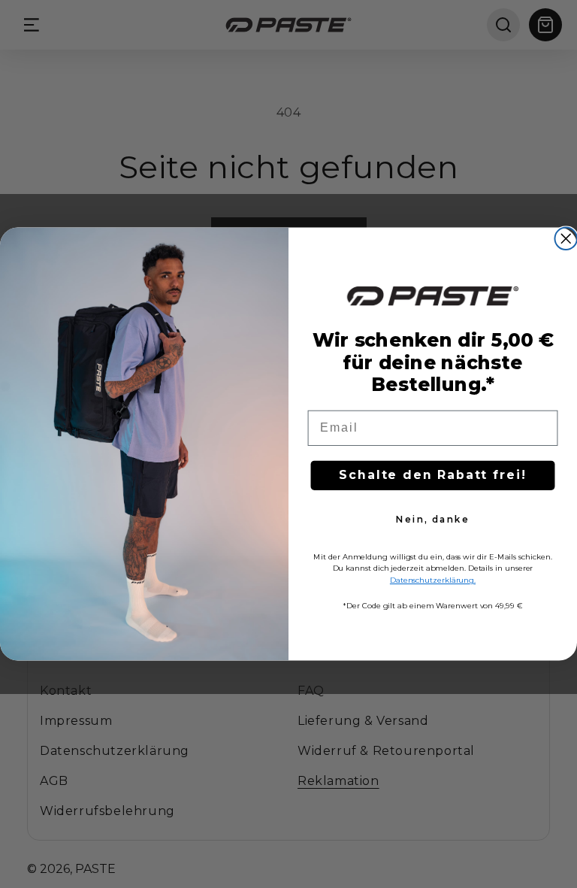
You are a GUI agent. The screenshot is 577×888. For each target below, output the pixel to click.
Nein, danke (432, 520)
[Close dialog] (565, 239)
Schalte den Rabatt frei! (432, 475)
